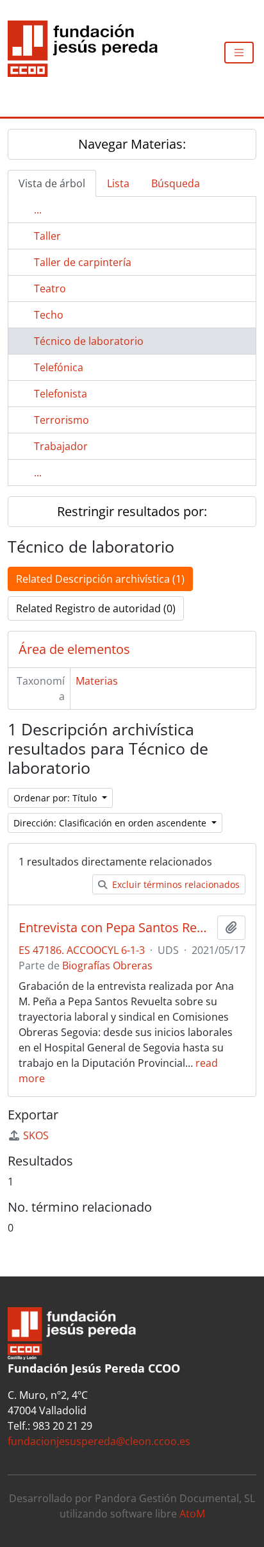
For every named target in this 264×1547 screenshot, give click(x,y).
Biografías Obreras (107, 965)
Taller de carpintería (82, 262)
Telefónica (58, 367)
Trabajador (61, 446)
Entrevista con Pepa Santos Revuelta (115, 927)
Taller (47, 236)
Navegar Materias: (132, 144)
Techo (48, 315)
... (38, 210)
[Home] (88, 52)
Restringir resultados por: (132, 511)
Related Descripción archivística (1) (100, 579)
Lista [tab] (118, 183)
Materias (97, 681)
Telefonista (60, 394)
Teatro (50, 288)
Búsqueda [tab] (175, 183)
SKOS (36, 1135)
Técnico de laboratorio (89, 341)
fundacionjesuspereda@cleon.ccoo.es (99, 1441)
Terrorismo (61, 420)
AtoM (192, 1514)
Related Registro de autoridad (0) (96, 608)
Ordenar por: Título (56, 798)
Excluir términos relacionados (175, 884)
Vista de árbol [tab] (52, 183)
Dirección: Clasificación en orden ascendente (111, 823)
